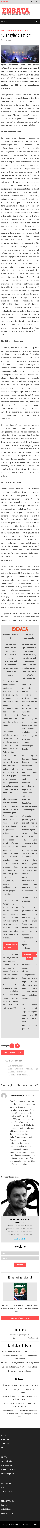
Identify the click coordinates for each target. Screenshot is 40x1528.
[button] (14, 1338)
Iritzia (25, 30)
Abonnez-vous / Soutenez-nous (10, 946)
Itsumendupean (16, 1065)
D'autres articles (20, 1238)
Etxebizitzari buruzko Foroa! (20, 1371)
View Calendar (32, 1338)
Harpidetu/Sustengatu (30, 956)
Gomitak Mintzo (8, 1461)
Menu (6, 22)
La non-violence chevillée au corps (24, 1068)
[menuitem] (32, 2)
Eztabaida (6, 1483)
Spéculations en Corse (19, 1071)
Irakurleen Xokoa (8, 1469)
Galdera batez (7, 1491)
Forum (4, 1487)
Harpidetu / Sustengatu (20, 1318)
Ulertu (4, 1435)
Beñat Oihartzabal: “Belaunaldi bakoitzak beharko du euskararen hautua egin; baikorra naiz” (19, 1413)
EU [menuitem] (32, 2)
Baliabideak (6, 1509)
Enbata (17, 1524)
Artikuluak (5, 30)
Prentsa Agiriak (7, 1473)
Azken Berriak (7, 1439)
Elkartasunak (8, 1501)
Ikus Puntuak (16, 30)
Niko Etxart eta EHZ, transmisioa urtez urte (20, 1385)
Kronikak (5, 1447)
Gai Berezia (5, 1443)
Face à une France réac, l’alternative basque (20, 1351)
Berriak (4, 1505)
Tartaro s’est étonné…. (20, 1074)
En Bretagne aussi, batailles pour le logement (20, 1362)
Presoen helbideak (8, 1513)
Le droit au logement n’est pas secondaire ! (20, 1367)
